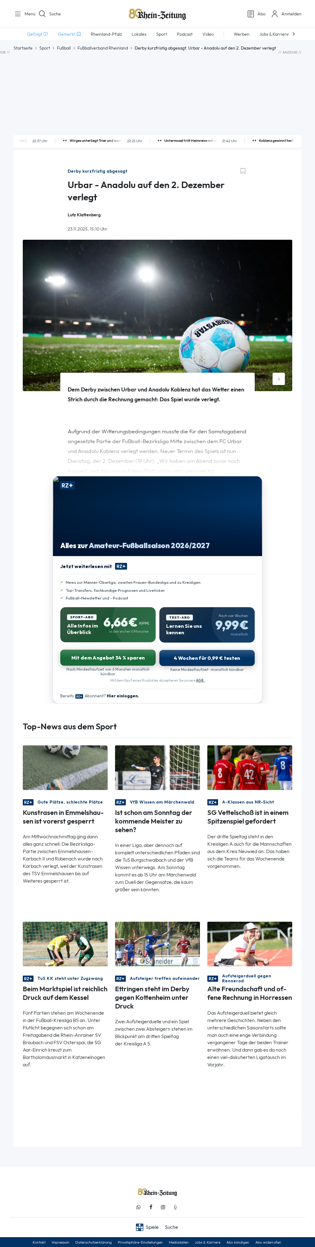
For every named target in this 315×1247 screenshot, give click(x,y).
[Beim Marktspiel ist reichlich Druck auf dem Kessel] (65, 943)
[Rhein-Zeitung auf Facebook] (151, 1207)
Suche (55, 14)
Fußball (64, 48)
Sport (44, 48)
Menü (28, 14)
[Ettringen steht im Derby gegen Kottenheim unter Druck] (157, 943)
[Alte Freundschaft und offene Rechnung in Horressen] (249, 943)
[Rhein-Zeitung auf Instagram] (163, 1207)
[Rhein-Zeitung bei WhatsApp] (138, 1207)
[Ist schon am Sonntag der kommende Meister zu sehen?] (157, 767)
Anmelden (291, 14)
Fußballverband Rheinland (103, 48)
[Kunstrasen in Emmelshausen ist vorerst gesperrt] (65, 767)
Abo (261, 14)
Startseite (23, 48)
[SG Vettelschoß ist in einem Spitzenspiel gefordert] (249, 767)
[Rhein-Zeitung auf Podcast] (175, 1207)
